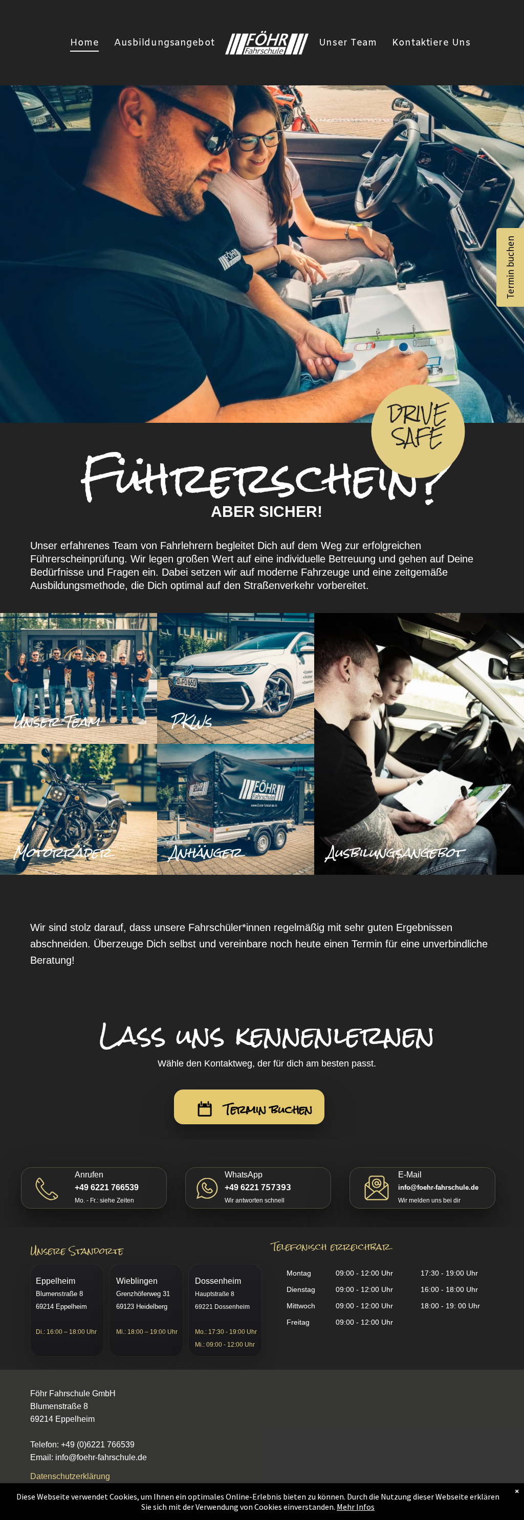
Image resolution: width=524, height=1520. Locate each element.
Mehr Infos (356, 1507)
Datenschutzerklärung (70, 1476)
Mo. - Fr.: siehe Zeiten (104, 1200)
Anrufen (89, 1174)
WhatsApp (244, 1174)
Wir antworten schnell (255, 1200)
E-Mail (410, 1174)
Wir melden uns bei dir (429, 1200)
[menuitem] (84, 42)
